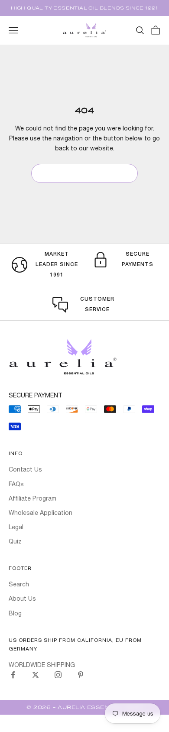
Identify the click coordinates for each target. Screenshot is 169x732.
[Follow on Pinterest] (80, 674)
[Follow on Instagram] (58, 674)
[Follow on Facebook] (13, 674)
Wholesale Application (40, 512)
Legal (16, 527)
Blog (15, 613)
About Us (22, 598)
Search (19, 584)
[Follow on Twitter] (35, 674)
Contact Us (25, 469)
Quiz (15, 541)
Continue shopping (84, 173)
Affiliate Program (32, 498)
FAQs (16, 484)
